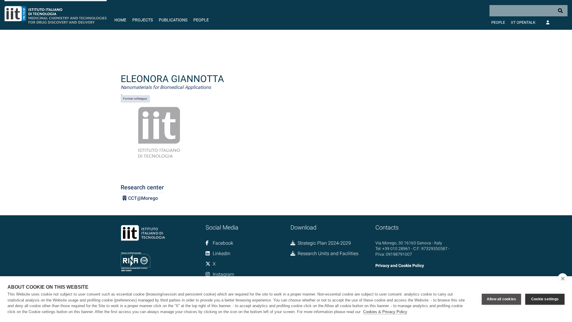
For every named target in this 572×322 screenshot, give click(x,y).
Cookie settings (545, 299)
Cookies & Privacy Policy (385, 312)
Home (120, 20)
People (201, 20)
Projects (142, 20)
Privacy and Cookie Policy (399, 265)
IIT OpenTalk (523, 22)
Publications (173, 20)
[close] (563, 278)
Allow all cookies (501, 299)
